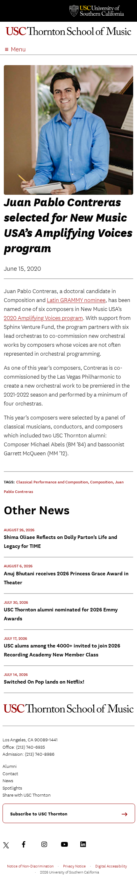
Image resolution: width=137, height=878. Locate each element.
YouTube (65, 844)
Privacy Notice (74, 865)
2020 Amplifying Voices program (43, 318)
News (8, 780)
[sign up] (127, 816)
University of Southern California (96, 11)
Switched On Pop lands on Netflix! (44, 681)
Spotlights (12, 788)
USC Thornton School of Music (68, 33)
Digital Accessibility (111, 865)
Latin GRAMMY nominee (76, 300)
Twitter (7, 844)
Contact (10, 773)
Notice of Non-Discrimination (30, 865)
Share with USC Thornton (27, 795)
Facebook (26, 844)
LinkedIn (84, 844)
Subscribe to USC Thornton (38, 814)
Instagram (45, 844)
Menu (18, 49)
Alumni (10, 766)
